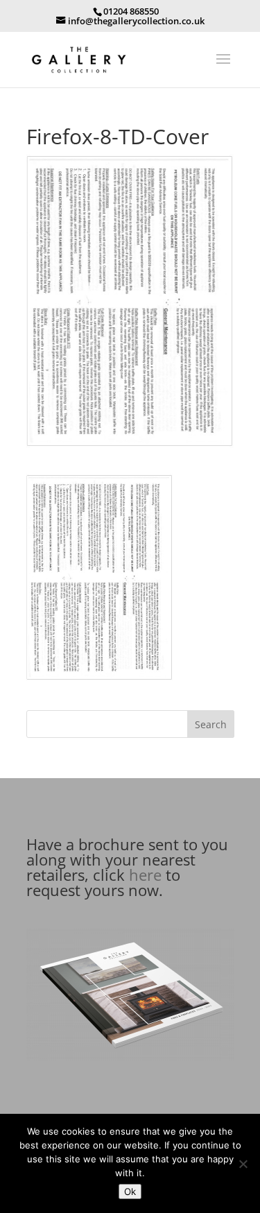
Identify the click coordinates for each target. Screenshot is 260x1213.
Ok (130, 1191)
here (145, 874)
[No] (243, 1164)
